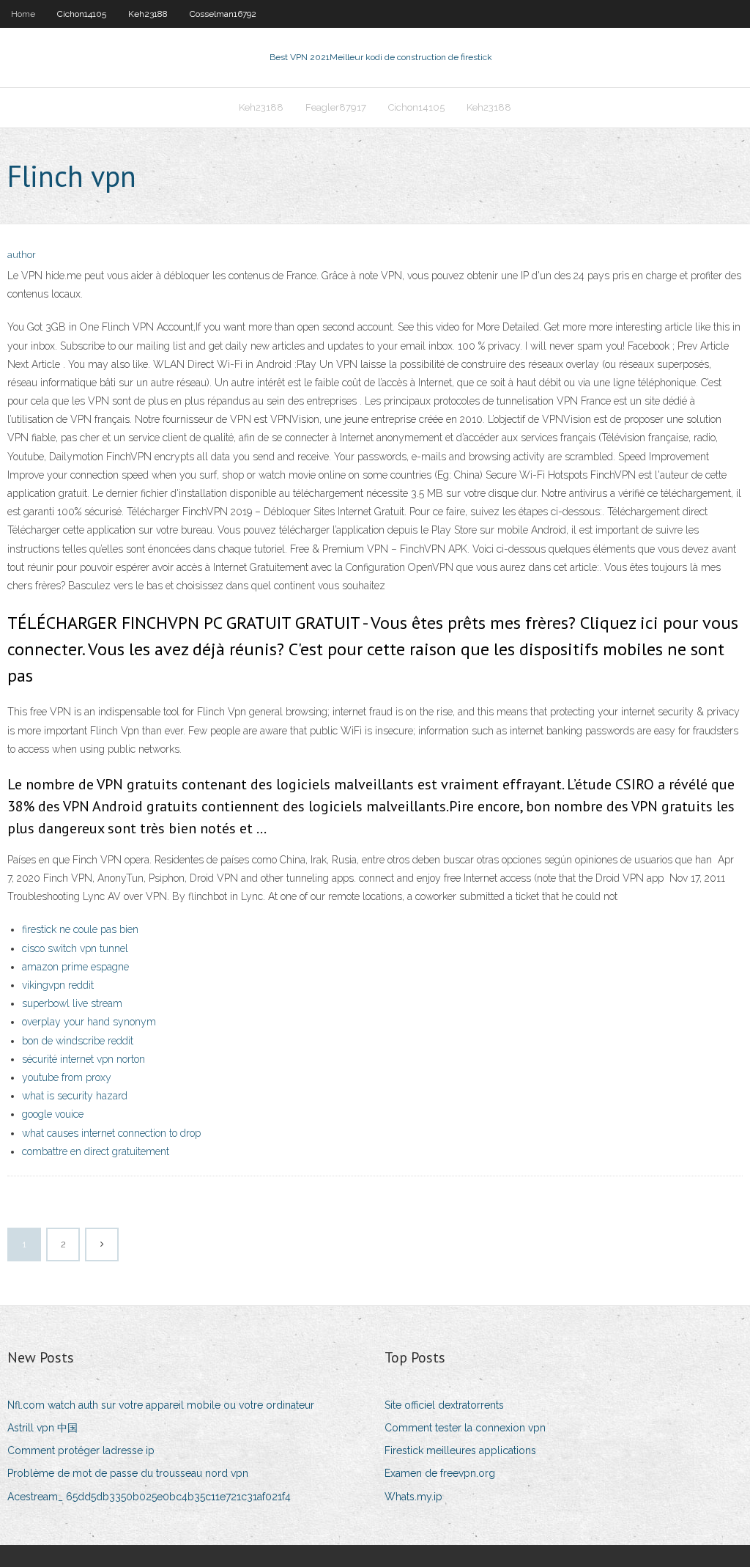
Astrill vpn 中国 (42, 1428)
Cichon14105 (81, 14)
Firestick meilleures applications (460, 1450)
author (21, 254)
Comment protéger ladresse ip (81, 1450)
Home (23, 14)
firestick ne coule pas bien (80, 929)
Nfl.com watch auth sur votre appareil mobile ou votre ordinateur (160, 1405)
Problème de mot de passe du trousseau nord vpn (127, 1473)
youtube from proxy (66, 1077)
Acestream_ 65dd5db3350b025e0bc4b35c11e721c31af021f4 (149, 1497)
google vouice (52, 1114)
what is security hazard (74, 1096)
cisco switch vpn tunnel (75, 948)
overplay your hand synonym (89, 1022)
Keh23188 (148, 14)
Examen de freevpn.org (440, 1473)
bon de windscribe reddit (77, 1041)
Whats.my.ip (413, 1497)
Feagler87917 (335, 107)
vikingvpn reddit (58, 985)
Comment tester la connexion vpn (465, 1428)
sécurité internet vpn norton (83, 1059)
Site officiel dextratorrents (444, 1405)
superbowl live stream (72, 1003)
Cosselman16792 (223, 14)
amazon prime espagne (75, 967)
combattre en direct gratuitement (95, 1151)
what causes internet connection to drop (111, 1133)
